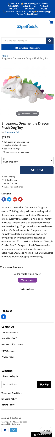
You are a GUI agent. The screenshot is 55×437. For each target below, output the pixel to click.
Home (4, 55)
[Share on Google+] (15, 199)
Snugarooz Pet (12, 132)
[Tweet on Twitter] (9, 199)
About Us (5, 418)
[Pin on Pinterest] (20, 199)
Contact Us (16, 418)
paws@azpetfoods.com (12, 344)
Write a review (27, 280)
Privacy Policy (7, 357)
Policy (8, 404)
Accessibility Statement (10, 424)
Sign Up (44, 384)
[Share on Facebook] (3, 199)
